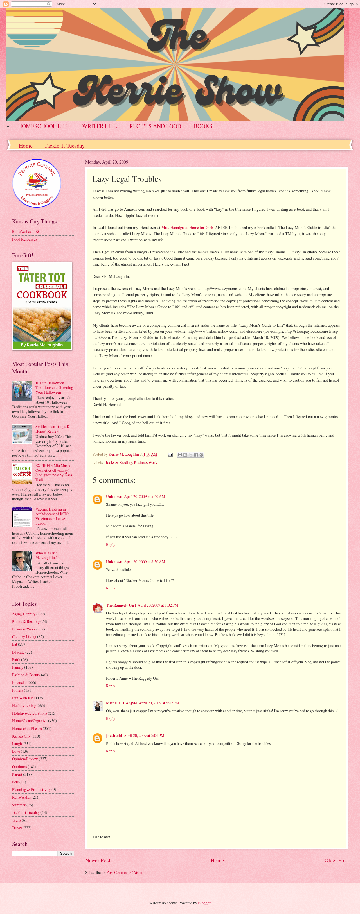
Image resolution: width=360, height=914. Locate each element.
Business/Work (145, 462)
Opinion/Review (25, 758)
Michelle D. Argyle (121, 703)
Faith (16, 659)
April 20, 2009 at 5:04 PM (144, 735)
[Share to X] (191, 455)
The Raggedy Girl (121, 605)
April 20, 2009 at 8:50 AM (144, 561)
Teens (16, 820)
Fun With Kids (23, 697)
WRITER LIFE (99, 126)
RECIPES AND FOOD (155, 126)
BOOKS (203, 126)
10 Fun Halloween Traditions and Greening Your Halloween (54, 387)
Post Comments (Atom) (125, 872)
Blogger (204, 903)
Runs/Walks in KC (26, 231)
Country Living (24, 636)
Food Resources (24, 239)
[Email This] (180, 455)
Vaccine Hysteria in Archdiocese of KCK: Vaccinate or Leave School (52, 516)
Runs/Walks (21, 797)
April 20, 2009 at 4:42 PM (159, 703)
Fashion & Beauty (26, 674)
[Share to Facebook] (196, 455)
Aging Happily (23, 613)
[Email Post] (170, 454)
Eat (14, 644)
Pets (15, 781)
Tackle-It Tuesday (64, 145)
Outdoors (19, 766)
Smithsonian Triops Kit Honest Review (53, 429)
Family (17, 667)
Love (16, 751)
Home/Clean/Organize (29, 720)
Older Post (336, 860)
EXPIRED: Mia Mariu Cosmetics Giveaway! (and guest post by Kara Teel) (53, 472)
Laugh (17, 743)
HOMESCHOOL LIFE (43, 126)
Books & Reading (118, 462)
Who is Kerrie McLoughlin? (46, 555)
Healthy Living (24, 705)
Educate (18, 652)
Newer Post (97, 860)
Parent (17, 774)
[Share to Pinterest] (201, 455)
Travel (17, 827)
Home (26, 145)
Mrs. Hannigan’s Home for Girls (188, 227)
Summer (19, 805)
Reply (110, 544)
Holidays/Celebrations (29, 713)
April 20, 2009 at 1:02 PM (158, 605)
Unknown (114, 496)
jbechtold (114, 735)
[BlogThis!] (185, 455)
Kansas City (21, 736)
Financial (19, 682)
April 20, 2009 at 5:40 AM (144, 496)
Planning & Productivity (31, 789)
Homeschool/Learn (27, 728)
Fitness (17, 690)
